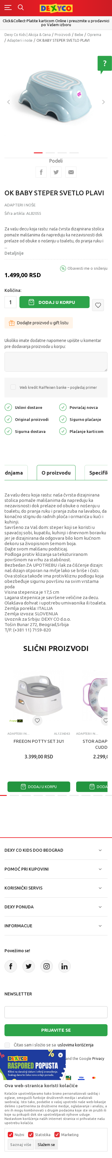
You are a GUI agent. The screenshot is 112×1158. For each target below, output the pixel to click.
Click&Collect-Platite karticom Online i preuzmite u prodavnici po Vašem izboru (56, 23)
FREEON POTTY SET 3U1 (38, 741)
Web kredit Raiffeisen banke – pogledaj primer (58, 387)
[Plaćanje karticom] (63, 431)
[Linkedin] (64, 966)
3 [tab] (62, 152)
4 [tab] (74, 152)
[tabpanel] (56, 97)
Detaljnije (14, 253)
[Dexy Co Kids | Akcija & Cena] (56, 7)
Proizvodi (63, 35)
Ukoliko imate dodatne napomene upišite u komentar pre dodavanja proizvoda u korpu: (52, 343)
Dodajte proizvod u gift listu (42, 322)
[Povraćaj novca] (63, 407)
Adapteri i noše (20, 40)
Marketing (70, 1135)
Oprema (94, 35)
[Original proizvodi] (8, 419)
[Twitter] (29, 966)
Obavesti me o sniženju (87, 268)
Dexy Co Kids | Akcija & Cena (27, 35)
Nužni (19, 1135)
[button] (98, 305)
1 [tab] (38, 152)
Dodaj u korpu (57, 302)
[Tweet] (56, 172)
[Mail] (71, 172)
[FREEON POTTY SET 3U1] (38, 695)
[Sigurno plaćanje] (63, 419)
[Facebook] (41, 172)
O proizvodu (56, 473)
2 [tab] (50, 152)
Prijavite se (56, 1030)
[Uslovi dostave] (8, 407)
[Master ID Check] (95, 1078)
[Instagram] (47, 966)
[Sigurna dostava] (8, 431)
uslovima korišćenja (75, 1044)
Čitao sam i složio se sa (53, 1045)
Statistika (42, 1135)
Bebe (79, 35)
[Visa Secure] (81, 1078)
